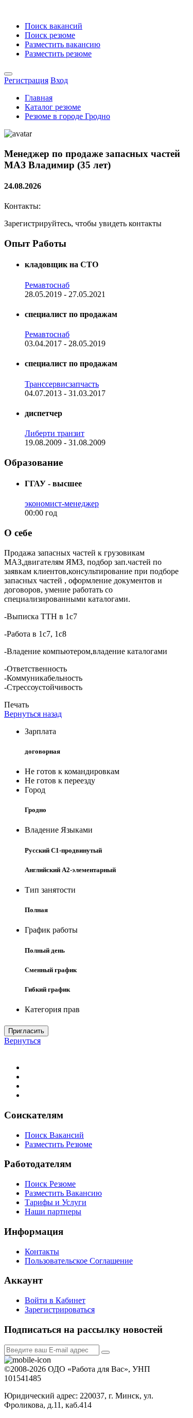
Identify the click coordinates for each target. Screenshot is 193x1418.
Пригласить (26, 1031)
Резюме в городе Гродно (67, 116)
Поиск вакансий (53, 26)
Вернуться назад (33, 714)
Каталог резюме (53, 107)
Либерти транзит (54, 433)
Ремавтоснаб (47, 285)
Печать (16, 704)
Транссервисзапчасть (62, 384)
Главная (38, 97)
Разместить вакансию (62, 44)
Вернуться (22, 1040)
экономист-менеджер (62, 503)
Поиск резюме (50, 35)
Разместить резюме (58, 53)
